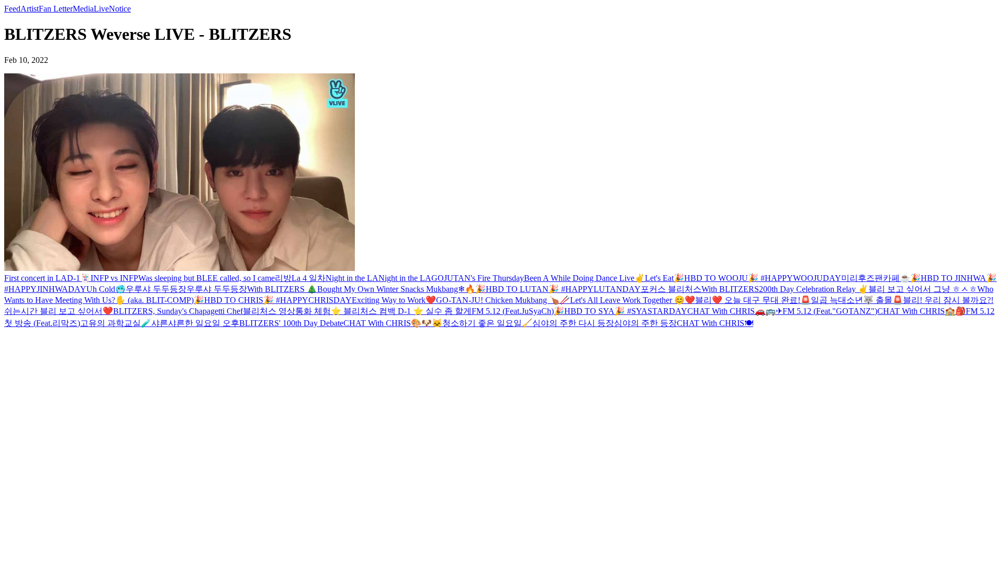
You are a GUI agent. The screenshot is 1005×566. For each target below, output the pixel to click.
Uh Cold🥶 (106, 289)
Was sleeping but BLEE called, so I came (206, 278)
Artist (29, 8)
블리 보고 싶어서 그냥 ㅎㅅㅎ (922, 289)
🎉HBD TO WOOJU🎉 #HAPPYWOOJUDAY (757, 278)
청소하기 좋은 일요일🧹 (487, 323)
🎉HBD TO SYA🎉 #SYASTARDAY (620, 311)
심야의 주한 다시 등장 (573, 323)
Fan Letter (56, 8)
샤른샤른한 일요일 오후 (195, 323)
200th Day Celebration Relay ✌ (813, 289)
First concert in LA (35, 278)
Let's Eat (659, 278)
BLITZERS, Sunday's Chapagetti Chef (178, 311)
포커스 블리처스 (671, 289)
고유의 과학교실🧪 (115, 323)
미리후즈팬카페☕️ (875, 278)
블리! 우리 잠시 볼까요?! (948, 300)
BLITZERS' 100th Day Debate (291, 323)
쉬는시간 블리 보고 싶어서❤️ (58, 311)
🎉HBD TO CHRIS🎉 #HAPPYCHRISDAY (273, 300)
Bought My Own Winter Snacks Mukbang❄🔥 (396, 289)
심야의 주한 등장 (645, 323)
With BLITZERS (730, 289)
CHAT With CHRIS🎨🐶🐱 (392, 323)
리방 (283, 278)
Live (101, 8)
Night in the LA (352, 278)
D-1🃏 (79, 278)
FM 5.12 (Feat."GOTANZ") (830, 311)
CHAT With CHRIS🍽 (715, 323)
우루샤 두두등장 (156, 289)
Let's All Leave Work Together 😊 (627, 300)
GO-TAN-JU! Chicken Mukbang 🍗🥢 (503, 300)
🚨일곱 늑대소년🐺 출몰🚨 (851, 300)
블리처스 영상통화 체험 (287, 311)
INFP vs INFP (114, 278)
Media (83, 8)
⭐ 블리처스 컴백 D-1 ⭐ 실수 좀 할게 (401, 311)
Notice (120, 8)
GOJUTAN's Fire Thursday (477, 278)
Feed (12, 8)
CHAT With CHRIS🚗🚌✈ (735, 311)
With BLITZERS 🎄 (282, 289)
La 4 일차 (309, 278)
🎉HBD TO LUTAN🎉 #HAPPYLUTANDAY (558, 289)
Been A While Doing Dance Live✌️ (584, 278)
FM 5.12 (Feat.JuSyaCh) (513, 311)
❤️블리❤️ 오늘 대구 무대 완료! (742, 300)
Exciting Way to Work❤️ (394, 300)
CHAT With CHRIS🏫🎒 (921, 311)
